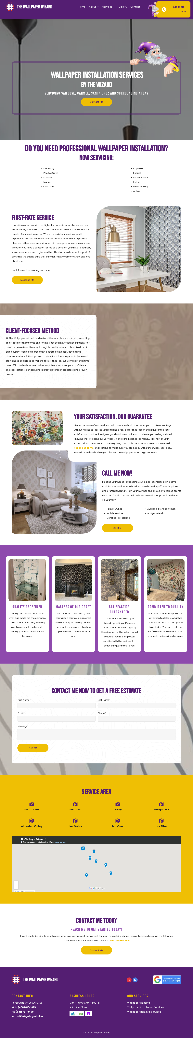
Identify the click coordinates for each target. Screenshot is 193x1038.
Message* (23, 726)
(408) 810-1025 (27, 1007)
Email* (21, 713)
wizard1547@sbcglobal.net (28, 1016)
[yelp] (129, 980)
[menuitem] (82, 7)
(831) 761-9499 (25, 1011)
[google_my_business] (135, 980)
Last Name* (104, 700)
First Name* (24, 700)
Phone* (102, 713)
